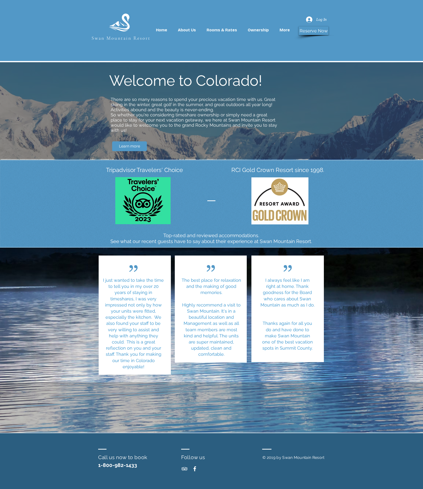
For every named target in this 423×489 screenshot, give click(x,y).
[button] (258, 30)
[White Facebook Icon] (194, 468)
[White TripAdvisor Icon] (184, 468)
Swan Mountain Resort (121, 38)
